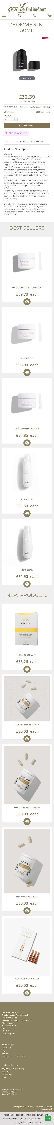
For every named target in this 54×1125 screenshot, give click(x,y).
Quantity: (8, 115)
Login (4, 1050)
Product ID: (8, 107)
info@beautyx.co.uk (20, 1015)
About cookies (34, 1122)
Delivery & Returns (31, 141)
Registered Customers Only (13, 1068)
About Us (5, 1071)
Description (11, 141)
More (4, 1077)
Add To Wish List (17, 133)
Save (46, 39)
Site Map (5, 1053)
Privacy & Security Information (14, 1056)
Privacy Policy (19, 1122)
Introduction (7, 1074)
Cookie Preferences (10, 1065)
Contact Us (6, 1047)
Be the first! (46, 107)
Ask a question (12, 112)
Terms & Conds (8, 1044)
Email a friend (44, 112)
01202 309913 (16, 1012)
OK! (48, 1118)
